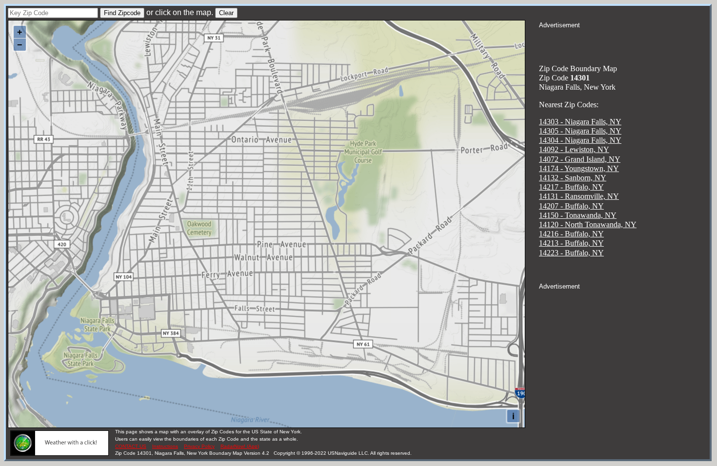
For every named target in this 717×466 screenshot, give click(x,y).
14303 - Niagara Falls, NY (580, 121)
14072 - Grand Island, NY (579, 159)
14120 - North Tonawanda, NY (588, 224)
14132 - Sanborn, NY (572, 178)
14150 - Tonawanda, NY (578, 215)
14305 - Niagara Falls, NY (580, 131)
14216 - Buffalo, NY (571, 234)
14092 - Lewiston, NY (574, 149)
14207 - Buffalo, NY (571, 206)
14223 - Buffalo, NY (571, 253)
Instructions (165, 446)
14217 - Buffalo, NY (571, 187)
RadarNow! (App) (239, 446)
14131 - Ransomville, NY (579, 196)
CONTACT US (130, 446)
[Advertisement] (624, 42)
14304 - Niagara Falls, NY (580, 140)
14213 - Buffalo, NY (571, 243)
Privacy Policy (199, 446)
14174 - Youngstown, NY (579, 168)
